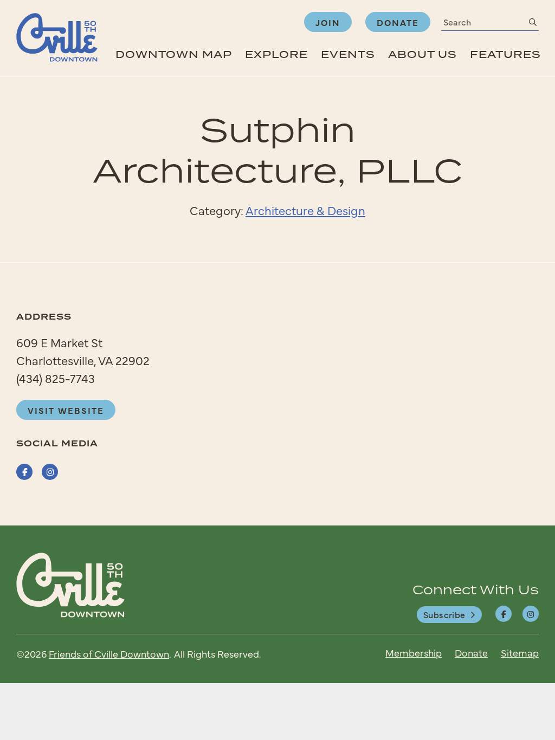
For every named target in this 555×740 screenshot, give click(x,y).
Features (505, 54)
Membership (413, 652)
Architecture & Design (305, 210)
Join (327, 22)
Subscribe (444, 614)
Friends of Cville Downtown (109, 653)
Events (348, 54)
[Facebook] (503, 614)
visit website (66, 410)
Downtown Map (173, 54)
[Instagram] (530, 614)
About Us (422, 54)
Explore (276, 54)
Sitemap (520, 652)
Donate (398, 22)
